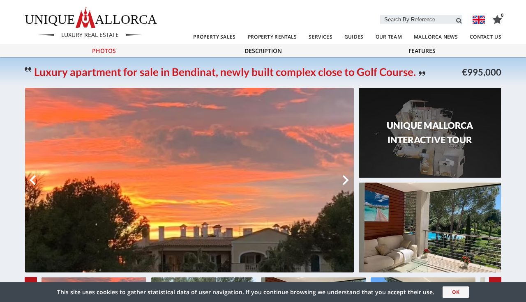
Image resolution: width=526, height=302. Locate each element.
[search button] (459, 19)
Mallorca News (436, 36)
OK (455, 291)
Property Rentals (272, 36)
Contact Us (485, 36)
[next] (346, 180)
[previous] (33, 180)
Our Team (389, 36)
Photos (104, 51)
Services (320, 36)
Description (263, 51)
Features (422, 51)
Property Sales (214, 36)
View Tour (430, 142)
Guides (354, 36)
